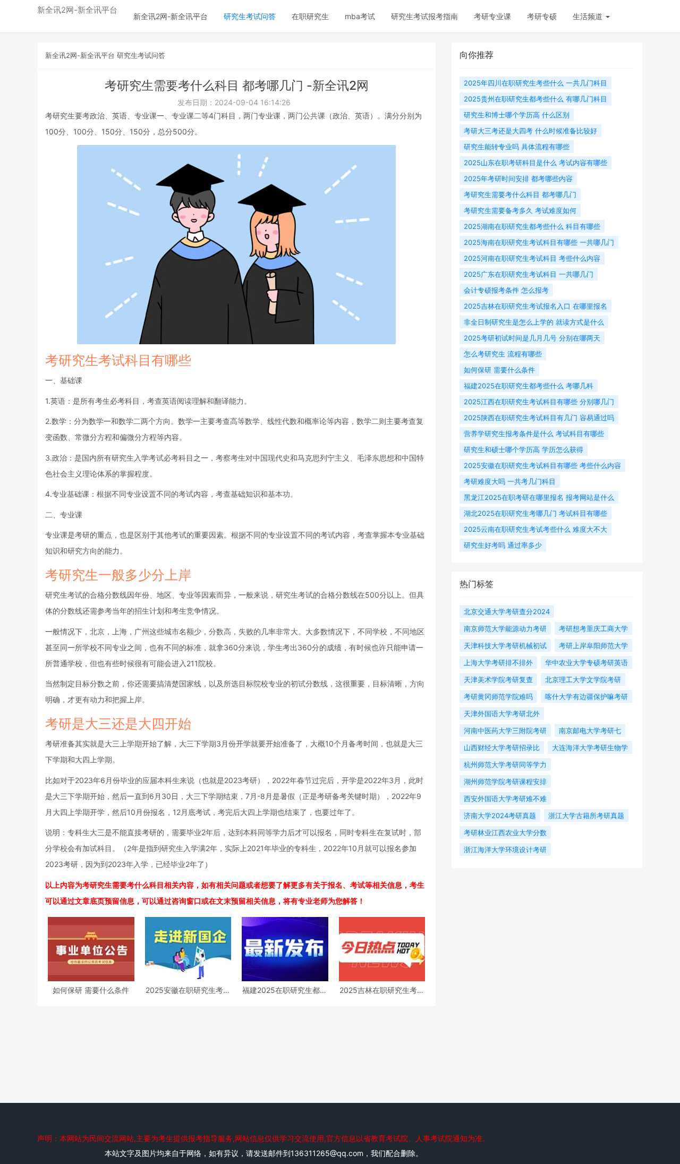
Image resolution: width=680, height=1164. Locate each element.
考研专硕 (542, 16)
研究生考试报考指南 (424, 16)
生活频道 (589, 16)
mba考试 (360, 16)
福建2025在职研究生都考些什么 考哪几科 (284, 990)
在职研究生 (310, 16)
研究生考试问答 (250, 16)
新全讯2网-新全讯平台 (77, 10)
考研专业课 (492, 16)
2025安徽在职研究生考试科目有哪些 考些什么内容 (188, 990)
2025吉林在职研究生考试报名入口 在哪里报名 (381, 990)
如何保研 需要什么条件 (91, 990)
